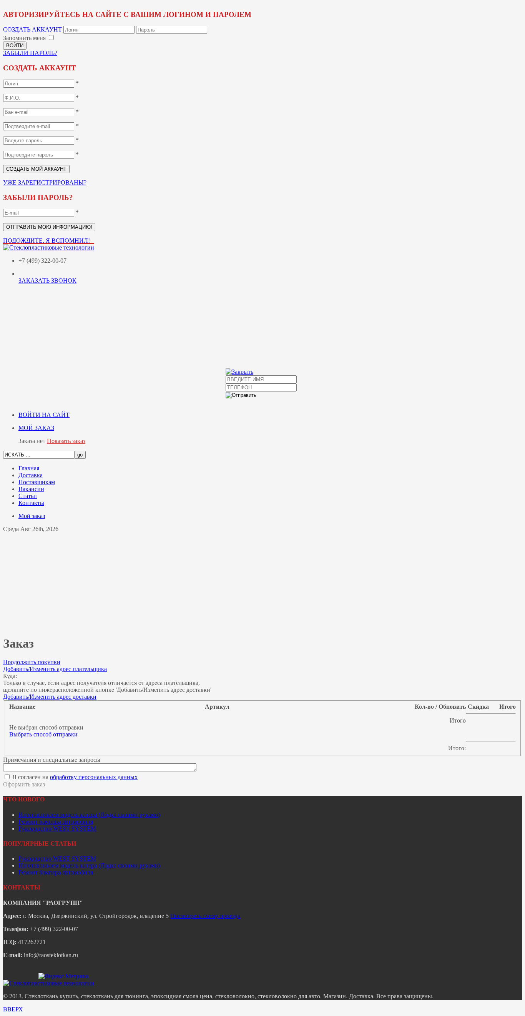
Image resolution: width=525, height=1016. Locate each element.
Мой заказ (31, 516)
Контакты (31, 503)
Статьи (27, 496)
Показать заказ (66, 441)
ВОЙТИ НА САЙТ (44, 414)
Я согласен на (74, 777)
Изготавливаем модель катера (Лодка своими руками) (89, 814)
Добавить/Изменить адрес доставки (49, 696)
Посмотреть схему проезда (205, 916)
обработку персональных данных (94, 777)
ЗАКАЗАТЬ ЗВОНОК (47, 280)
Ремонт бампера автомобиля (55, 821)
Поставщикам (36, 482)
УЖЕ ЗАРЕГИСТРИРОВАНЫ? (44, 182)
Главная (28, 468)
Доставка (30, 475)
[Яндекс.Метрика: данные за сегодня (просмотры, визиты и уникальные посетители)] (63, 976)
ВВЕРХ (13, 1009)
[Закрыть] (239, 371)
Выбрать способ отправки (43, 734)
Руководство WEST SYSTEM (57, 828)
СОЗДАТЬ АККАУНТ (32, 29)
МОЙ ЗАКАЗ (36, 428)
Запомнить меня (24, 38)
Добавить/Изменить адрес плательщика (55, 669)
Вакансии (31, 489)
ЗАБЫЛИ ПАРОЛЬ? (30, 53)
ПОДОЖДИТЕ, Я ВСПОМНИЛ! (46, 240)
